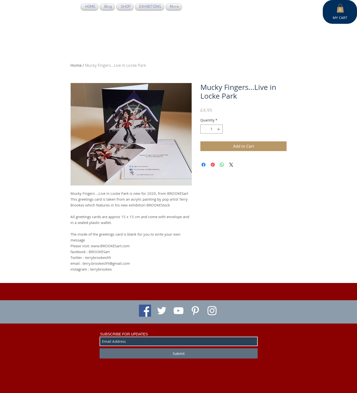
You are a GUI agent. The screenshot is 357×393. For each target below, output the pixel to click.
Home (76, 65)
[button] (340, 8)
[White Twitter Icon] (162, 311)
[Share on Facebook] (203, 165)
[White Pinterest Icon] (195, 311)
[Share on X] (231, 165)
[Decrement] (204, 129)
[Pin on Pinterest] (213, 165)
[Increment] (219, 129)
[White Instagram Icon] (212, 311)
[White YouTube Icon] (178, 311)
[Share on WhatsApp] (222, 165)
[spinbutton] (211, 129)
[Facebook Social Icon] (145, 311)
